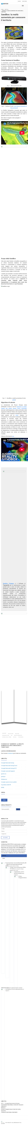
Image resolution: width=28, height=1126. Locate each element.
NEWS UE (3, 1107)
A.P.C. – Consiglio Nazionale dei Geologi (10, 1103)
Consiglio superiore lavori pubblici (9, 782)
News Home (16, 870)
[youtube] (23, 1124)
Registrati (24, 1)
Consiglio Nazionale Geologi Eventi (9, 765)
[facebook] (20, 1124)
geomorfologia (5, 735)
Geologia (17, 733)
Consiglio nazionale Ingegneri (8, 771)
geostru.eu (3, 773)
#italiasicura (4, 779)
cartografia (18, 868)
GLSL (17, 415)
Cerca (18, 809)
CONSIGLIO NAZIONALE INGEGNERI (9, 1112)
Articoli (6, 9)
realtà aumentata (18, 735)
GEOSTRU (3, 1110)
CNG (14, 847)
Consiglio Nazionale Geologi (7, 762)
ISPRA (2, 787)
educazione (10, 733)
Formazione (10, 865)
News (18, 865)
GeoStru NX (15, 865)
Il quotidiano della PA (6, 784)
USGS (13, 400)
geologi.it (3, 776)
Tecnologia (20, 987)
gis (11, 735)
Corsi (3, 858)
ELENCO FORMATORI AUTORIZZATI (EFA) (11, 1109)
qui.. (13, 436)
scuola (14, 737)
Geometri (16, 987)
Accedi (19, 1)
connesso (10, 753)
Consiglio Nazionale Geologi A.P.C (9, 768)
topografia (20, 737)
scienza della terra (6, 737)
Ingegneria (12, 870)
